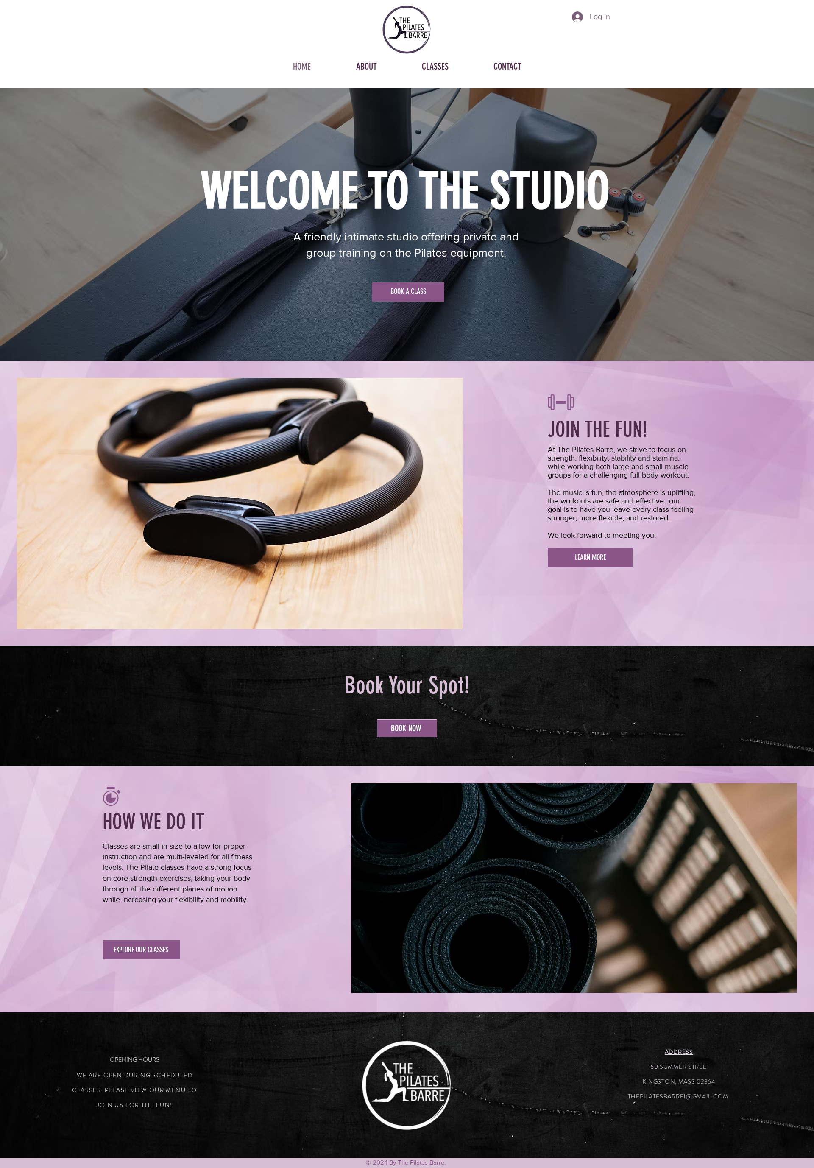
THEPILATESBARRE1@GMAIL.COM (678, 1096)
